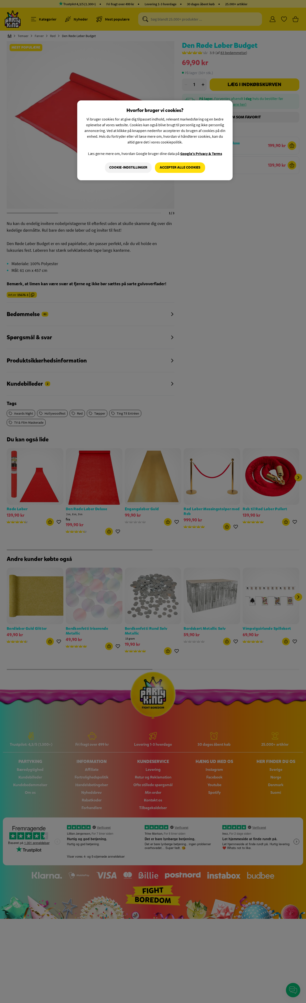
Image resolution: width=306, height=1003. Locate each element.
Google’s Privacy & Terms (201, 153)
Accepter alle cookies (180, 167)
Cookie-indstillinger (128, 167)
